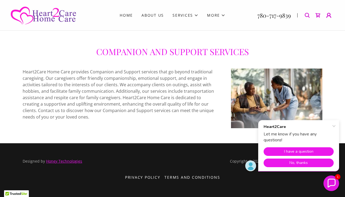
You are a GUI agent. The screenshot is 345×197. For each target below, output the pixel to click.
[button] (185, 15)
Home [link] (126, 15)
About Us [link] (153, 15)
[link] (44, 15)
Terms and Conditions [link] (192, 177)
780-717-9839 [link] (274, 15)
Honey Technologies (64, 161)
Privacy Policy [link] (142, 177)
